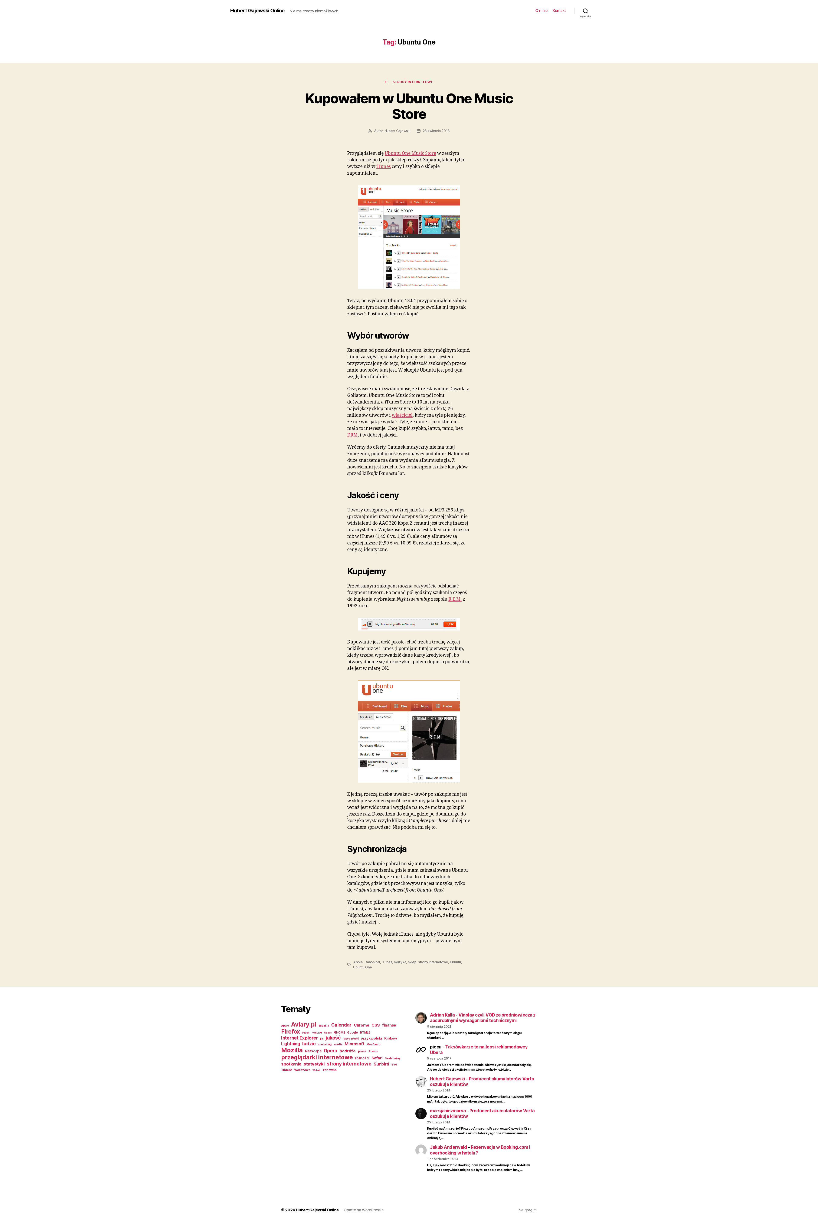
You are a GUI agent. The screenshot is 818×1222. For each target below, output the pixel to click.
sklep (412, 962)
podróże (348, 1050)
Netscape (313, 1051)
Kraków (390, 1038)
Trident (286, 1070)
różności (362, 1058)
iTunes (383, 166)
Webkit (316, 1070)
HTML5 (365, 1032)
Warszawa (302, 1070)
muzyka (400, 962)
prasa (362, 1051)
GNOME (339, 1032)
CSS (376, 1025)
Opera (330, 1050)
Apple (358, 962)
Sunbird (381, 1064)
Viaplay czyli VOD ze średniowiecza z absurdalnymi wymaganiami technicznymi (482, 1017)
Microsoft (354, 1043)
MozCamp (373, 1044)
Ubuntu (455, 962)
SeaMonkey (392, 1058)
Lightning (290, 1043)
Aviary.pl (303, 1024)
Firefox (290, 1031)
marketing (325, 1044)
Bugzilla (323, 1025)
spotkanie (291, 1064)
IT (386, 82)
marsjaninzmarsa (448, 1110)
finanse (389, 1025)
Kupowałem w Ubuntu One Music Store (409, 106)
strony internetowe (413, 82)
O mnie (541, 10)
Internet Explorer (299, 1038)
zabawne (330, 1070)
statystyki (314, 1064)
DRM (352, 435)
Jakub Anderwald (448, 1147)
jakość (332, 1038)
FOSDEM (317, 1032)
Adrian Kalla (442, 1015)
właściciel (402, 415)
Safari (377, 1058)
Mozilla (292, 1050)
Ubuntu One (362, 967)
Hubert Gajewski (397, 131)
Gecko (328, 1032)
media (338, 1044)
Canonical (372, 962)
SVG (394, 1064)
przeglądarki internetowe (317, 1057)
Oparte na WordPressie (363, 1210)
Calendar (341, 1025)
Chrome (361, 1025)
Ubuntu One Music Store (410, 153)
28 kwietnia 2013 (436, 131)
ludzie (308, 1043)
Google (352, 1032)
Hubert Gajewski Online (257, 10)
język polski (371, 1038)
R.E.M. (455, 599)
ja (321, 1038)
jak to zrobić (351, 1038)
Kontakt (559, 10)
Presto (373, 1051)
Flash (306, 1032)
